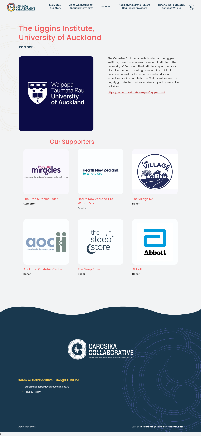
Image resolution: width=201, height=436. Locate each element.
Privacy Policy (33, 392)
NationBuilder (175, 426)
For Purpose (146, 426)
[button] (55, 6)
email (32, 426)
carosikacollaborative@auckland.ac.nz (47, 386)
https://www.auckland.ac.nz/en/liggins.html (136, 92)
